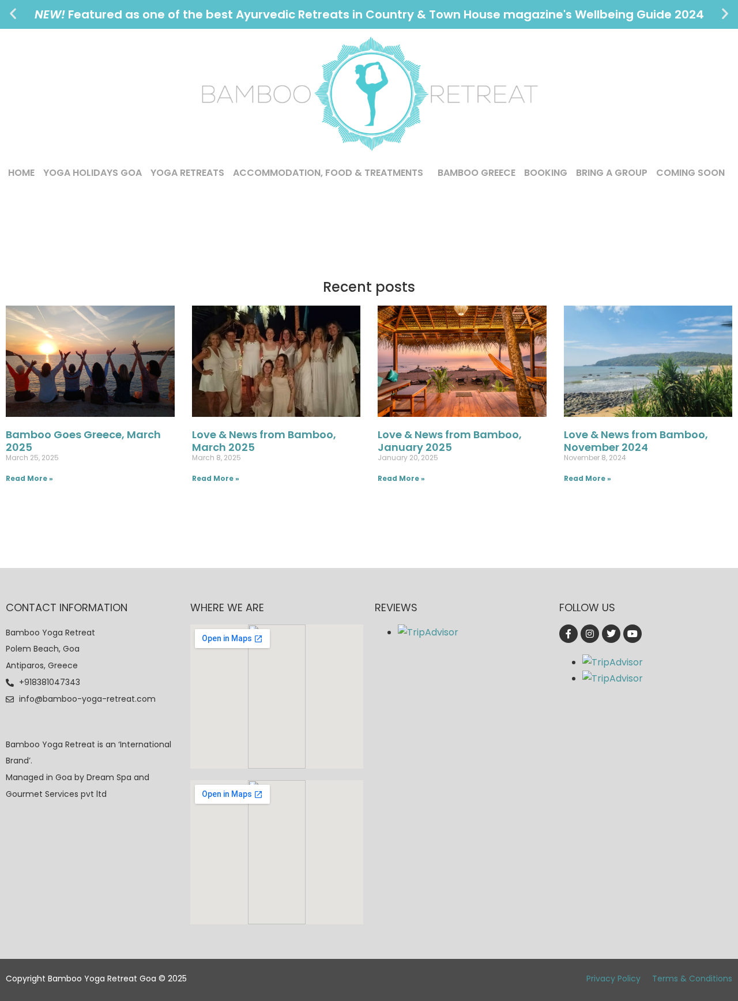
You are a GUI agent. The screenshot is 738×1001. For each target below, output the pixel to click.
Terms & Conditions (692, 978)
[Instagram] (590, 633)
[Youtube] (632, 633)
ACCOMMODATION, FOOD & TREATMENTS (328, 172)
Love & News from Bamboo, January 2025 (450, 440)
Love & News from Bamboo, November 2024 (636, 440)
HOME (21, 172)
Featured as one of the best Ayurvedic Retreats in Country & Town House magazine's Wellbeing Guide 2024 (369, 14)
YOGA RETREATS (187, 172)
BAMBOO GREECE (476, 172)
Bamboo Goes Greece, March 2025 (83, 440)
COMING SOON (690, 172)
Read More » (29, 478)
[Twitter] (611, 633)
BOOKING (545, 172)
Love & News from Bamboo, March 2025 (264, 440)
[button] (13, 13)
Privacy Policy (613, 978)
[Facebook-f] (568, 633)
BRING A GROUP (611, 172)
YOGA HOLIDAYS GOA (92, 172)
